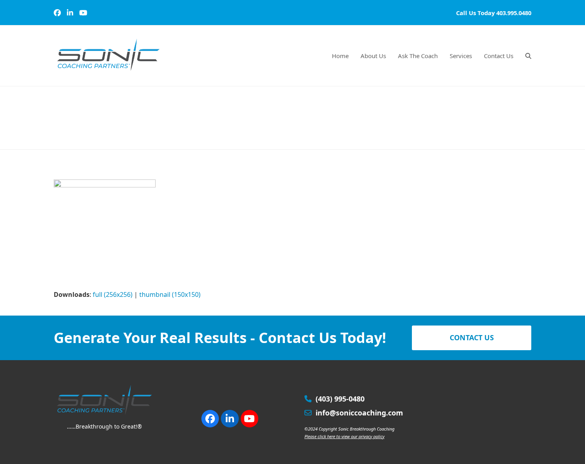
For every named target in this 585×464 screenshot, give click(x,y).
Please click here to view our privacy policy (344, 436)
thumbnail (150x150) (170, 294)
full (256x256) (113, 294)
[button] (528, 56)
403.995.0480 (513, 13)
